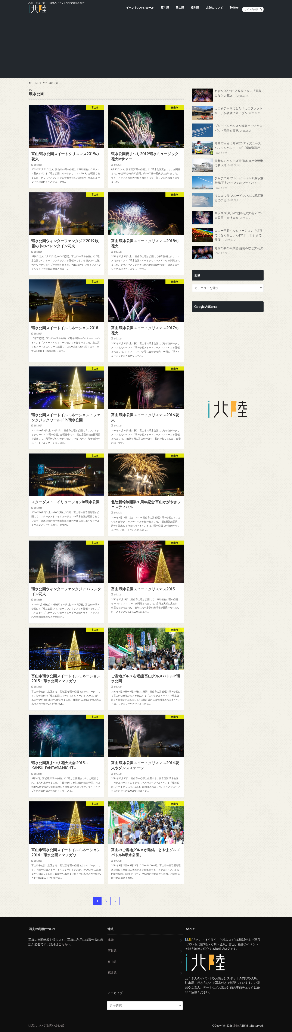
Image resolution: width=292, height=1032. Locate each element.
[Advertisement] (146, 48)
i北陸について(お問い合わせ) (46, 1025)
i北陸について (214, 7)
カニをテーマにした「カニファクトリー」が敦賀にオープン (239, 110)
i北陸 (236, 1025)
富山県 (180, 7)
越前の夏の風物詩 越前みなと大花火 (239, 250)
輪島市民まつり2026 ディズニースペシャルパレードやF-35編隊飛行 (238, 147)
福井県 (195, 7)
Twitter (234, 7)
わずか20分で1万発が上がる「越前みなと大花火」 (238, 93)
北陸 (111, 940)
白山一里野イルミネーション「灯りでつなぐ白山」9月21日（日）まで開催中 (239, 235)
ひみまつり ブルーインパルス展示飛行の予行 (239, 198)
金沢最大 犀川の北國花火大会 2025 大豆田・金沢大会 (238, 215)
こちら (62, 944)
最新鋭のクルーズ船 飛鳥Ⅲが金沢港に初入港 (239, 163)
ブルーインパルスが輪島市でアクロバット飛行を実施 (239, 128)
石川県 (165, 7)
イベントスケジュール (140, 7)
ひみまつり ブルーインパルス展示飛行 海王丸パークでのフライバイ (239, 182)
